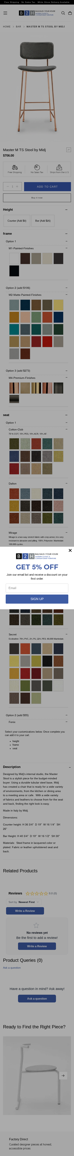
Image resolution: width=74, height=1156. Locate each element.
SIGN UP (37, 599)
